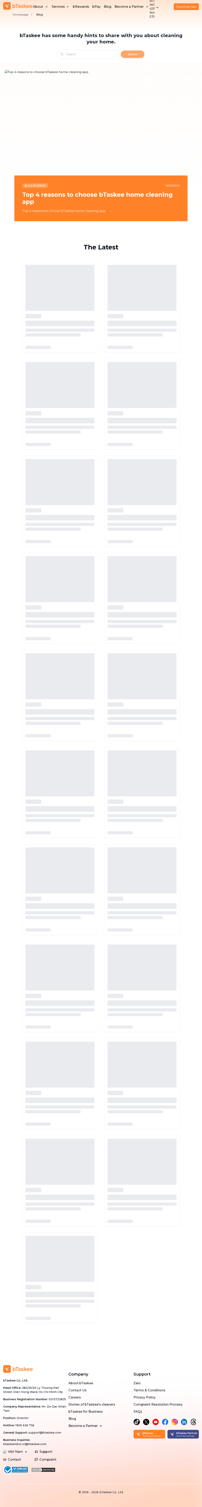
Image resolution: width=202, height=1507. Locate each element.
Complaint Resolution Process (158, 1404)
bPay (96, 6)
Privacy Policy (145, 1397)
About (38, 6)
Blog (107, 6)
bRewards (81, 6)
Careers (74, 1397)
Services (58, 6)
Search (132, 54)
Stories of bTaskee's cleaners (91, 1404)
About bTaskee (80, 1383)
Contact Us (77, 1390)
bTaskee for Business (85, 1411)
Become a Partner (129, 6)
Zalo (137, 1383)
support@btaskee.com (44, 1432)
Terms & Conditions (149, 1390)
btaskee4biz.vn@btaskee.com (24, 1444)
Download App (186, 6)
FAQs (138, 1411)
